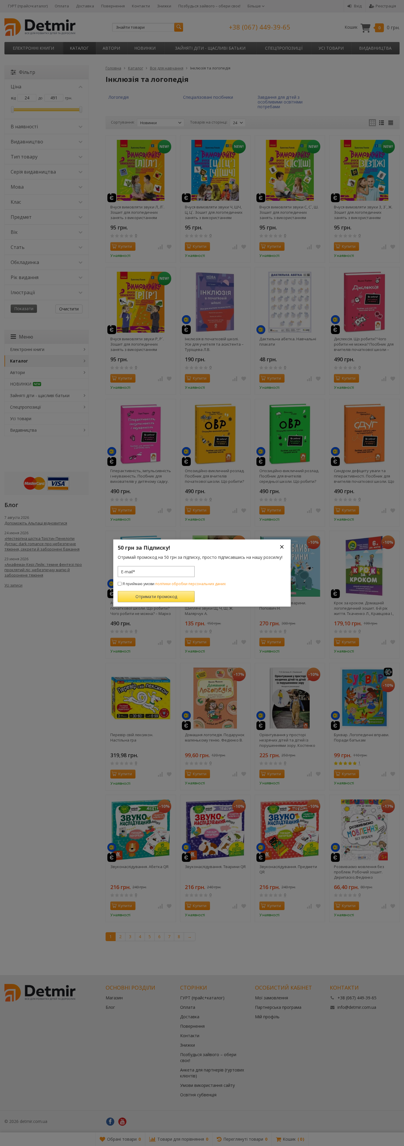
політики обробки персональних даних (190, 583)
